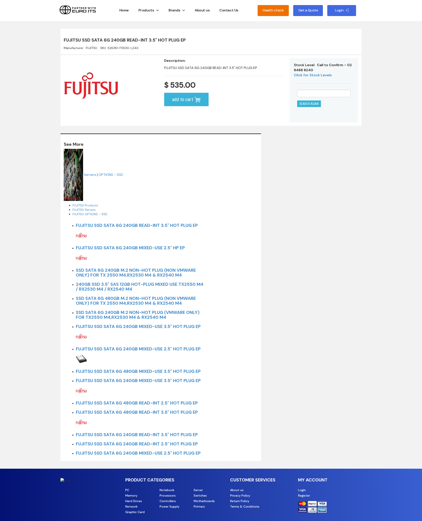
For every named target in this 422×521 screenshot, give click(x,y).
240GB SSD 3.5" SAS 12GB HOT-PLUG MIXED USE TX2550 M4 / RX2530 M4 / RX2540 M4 (139, 286)
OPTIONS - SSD (110, 174)
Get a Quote (308, 10)
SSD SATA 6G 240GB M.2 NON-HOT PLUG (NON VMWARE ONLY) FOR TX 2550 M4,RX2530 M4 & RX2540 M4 (136, 272)
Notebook (167, 490)
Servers (90, 174)
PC (127, 490)
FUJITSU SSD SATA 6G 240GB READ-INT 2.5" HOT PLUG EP (137, 444)
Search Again (309, 104)
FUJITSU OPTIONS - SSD (90, 214)
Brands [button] (174, 10)
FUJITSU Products (85, 205)
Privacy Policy (240, 495)
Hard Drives (133, 501)
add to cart (183, 99)
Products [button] (146, 10)
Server (198, 490)
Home (124, 10)
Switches (200, 495)
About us (202, 10)
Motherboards (204, 501)
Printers (199, 506)
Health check (273, 10)
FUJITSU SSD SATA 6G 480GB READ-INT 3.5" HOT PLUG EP (137, 412)
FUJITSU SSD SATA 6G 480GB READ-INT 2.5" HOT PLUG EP (137, 403)
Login (302, 490)
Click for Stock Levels (313, 75)
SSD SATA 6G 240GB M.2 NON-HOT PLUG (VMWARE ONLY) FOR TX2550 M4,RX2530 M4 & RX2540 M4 (138, 315)
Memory (131, 495)
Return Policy (239, 501)
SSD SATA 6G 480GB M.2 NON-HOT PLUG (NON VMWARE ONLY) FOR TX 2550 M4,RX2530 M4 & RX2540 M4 (136, 300)
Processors (168, 495)
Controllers (168, 501)
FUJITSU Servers (84, 210)
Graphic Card (135, 512)
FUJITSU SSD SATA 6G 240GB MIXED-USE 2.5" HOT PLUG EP (138, 349)
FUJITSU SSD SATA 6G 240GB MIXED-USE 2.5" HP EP (130, 248)
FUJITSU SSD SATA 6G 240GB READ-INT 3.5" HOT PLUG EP (137, 225)
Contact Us (228, 10)
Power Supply (169, 506)
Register (304, 495)
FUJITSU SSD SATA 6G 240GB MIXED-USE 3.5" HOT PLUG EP (138, 326)
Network (131, 506)
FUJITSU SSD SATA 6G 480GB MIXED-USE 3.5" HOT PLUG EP (138, 371)
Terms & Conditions (244, 506)
